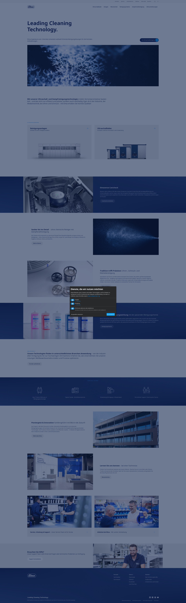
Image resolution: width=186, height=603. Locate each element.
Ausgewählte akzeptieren (77, 314)
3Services (78, 301)
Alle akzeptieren (110, 314)
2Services (78, 305)
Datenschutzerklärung (94, 296)
